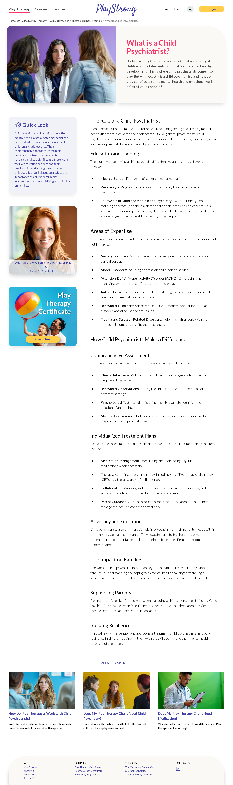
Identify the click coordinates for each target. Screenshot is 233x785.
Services (59, 9)
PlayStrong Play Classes (87, 774)
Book (164, 9)
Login (212, 9)
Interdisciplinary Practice (87, 20)
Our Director (31, 767)
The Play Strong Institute (138, 774)
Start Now (43, 339)
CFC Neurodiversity (135, 770)
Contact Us (30, 777)
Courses (41, 9)
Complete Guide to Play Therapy (28, 20)
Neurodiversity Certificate (89, 770)
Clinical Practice (59, 20)
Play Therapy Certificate (88, 767)
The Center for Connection (139, 767)
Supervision (30, 774)
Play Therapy (19, 9)
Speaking (29, 770)
